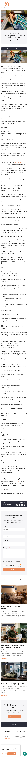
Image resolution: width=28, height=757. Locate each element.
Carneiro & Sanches (7, 504)
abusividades (16, 481)
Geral (19, 48)
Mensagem (6, 548)
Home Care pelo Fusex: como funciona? (11, 607)
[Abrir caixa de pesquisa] (22, 5)
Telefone (5, 540)
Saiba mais (4, 753)
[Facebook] (17, 505)
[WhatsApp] (22, 505)
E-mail (4, 533)
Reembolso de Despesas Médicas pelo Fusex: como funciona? (12, 646)
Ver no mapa (7, 738)
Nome (4, 526)
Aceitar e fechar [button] (11, 753)
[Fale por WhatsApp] (25, 754)
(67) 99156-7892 (21, 735)
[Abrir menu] (25, 5)
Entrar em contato (14, 716)
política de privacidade (15, 561)
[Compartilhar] (24, 505)
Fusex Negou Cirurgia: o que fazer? (13, 684)
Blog (18, 33)
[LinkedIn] (19, 505)
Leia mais (4, 620)
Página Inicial (12, 33)
